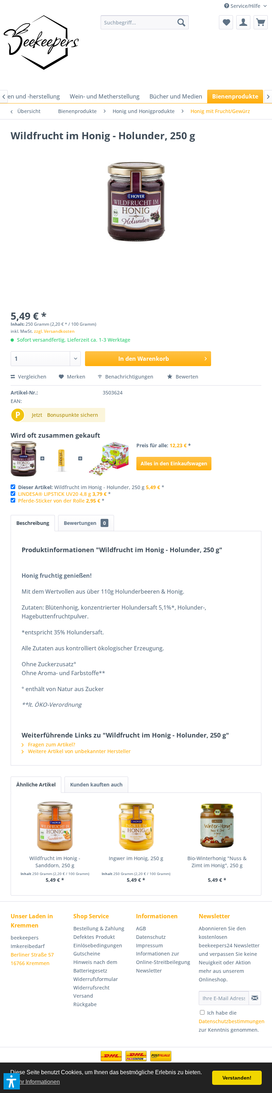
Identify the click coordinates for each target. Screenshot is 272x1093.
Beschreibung (32, 523)
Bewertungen (85, 523)
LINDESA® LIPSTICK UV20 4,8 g (54, 494)
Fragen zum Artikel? (51, 744)
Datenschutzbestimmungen (232, 1021)
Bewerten (186, 376)
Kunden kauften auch (96, 784)
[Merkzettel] (226, 22)
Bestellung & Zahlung (98, 928)
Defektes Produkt (94, 937)
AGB (141, 928)
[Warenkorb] (261, 22)
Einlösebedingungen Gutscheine (97, 949)
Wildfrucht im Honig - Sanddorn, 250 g (54, 862)
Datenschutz (151, 937)
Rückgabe (85, 1004)
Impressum (149, 945)
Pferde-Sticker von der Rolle (51, 500)
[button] (12, 1081)
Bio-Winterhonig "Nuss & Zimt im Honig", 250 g (216, 862)
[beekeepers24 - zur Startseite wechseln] (41, 50)
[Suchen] (181, 22)
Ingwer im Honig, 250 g (136, 858)
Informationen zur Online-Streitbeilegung (163, 957)
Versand (83, 995)
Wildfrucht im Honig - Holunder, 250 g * (91, 487)
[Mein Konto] (243, 22)
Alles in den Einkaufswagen (174, 463)
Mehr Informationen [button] (35, 1082)
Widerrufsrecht (91, 987)
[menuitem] (145, 22)
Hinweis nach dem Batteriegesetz (95, 966)
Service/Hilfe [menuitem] (245, 5)
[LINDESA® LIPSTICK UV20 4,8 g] (62, 459)
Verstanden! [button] (236, 1078)
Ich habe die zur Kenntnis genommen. (232, 1021)
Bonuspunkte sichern (72, 414)
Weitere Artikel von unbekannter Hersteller (79, 751)
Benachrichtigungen (129, 376)
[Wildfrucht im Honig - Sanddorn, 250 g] (55, 826)
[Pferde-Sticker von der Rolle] (107, 459)
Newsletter (149, 970)
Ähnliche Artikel (36, 784)
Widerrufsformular (95, 979)
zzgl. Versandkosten (54, 331)
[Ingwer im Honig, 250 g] (136, 826)
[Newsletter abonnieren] (255, 998)
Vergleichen (31, 376)
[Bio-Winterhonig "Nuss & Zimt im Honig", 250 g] (217, 826)
